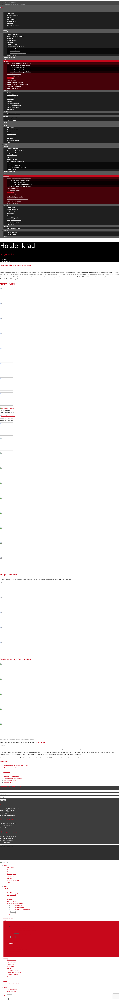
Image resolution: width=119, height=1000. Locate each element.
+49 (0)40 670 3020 (10, 2)
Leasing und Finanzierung (14, 105)
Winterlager (10, 109)
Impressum (10, 23)
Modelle (5, 32)
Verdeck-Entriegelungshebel (15, 82)
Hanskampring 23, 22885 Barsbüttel (14, 4)
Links (8, 28)
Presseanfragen (11, 21)
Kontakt (9, 17)
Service (5, 91)
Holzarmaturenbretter (13, 76)
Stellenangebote (11, 19)
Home (5, 11)
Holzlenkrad (10, 78)
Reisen (5, 112)
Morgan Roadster (15, 51)
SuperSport (10, 42)
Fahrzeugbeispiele (12, 118)
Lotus (5, 122)
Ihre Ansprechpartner (13, 15)
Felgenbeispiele (11, 120)
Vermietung (10, 101)
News (5, 30)
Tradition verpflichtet (13, 34)
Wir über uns (10, 13)
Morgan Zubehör (11, 55)
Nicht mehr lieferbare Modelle (15, 46)
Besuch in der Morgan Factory (15, 36)
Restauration (10, 99)
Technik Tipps (11, 97)
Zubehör (6, 61)
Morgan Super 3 (11, 38)
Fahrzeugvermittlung (13, 107)
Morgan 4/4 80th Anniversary (18, 53)
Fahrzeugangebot (9, 57)
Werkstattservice (11, 93)
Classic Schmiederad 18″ (14, 74)
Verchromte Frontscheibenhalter (23, 70)
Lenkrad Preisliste (40, 742)
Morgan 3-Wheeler (12, 44)
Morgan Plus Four (12, 40)
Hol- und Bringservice (13, 103)
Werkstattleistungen (12, 95)
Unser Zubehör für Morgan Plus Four (20, 72)
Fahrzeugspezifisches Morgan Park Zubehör (19, 63)
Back (10, 884)
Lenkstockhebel (11, 80)
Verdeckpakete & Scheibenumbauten (17, 84)
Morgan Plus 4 (14, 49)
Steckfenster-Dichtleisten (14, 86)
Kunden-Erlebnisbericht (13, 114)
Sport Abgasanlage (19, 67)
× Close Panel (4, 999)
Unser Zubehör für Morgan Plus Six (20, 65)
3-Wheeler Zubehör (12, 88)
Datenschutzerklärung (13, 25)
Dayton (5, 116)
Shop (5, 59)
